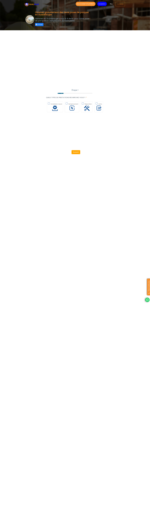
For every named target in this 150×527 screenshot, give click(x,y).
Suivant (76, 152)
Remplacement (73, 104)
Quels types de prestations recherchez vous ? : (66, 98)
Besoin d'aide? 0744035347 (85, 4)
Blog (111, 4)
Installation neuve (56, 104)
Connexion (120, 4)
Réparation (88, 104)
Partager (40, 24)
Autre (100, 104)
